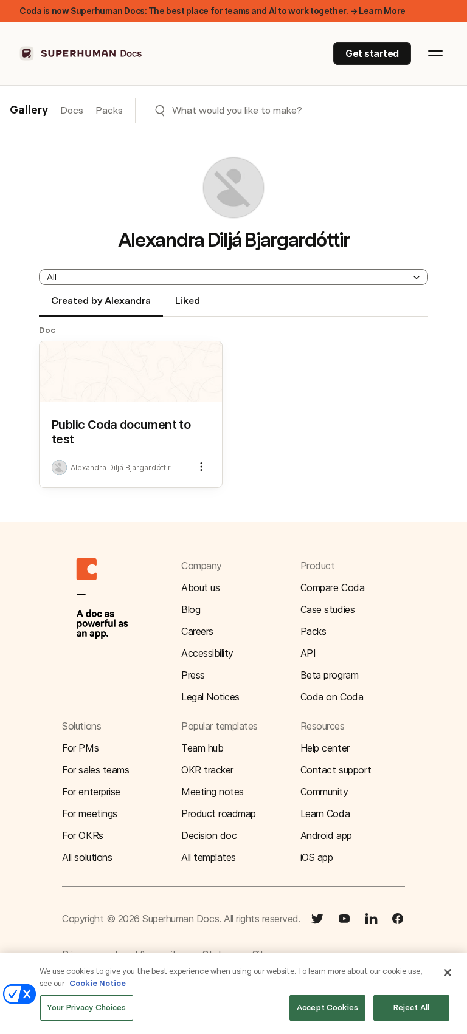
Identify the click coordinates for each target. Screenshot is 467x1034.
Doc (47, 330)
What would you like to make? (237, 110)
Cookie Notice (97, 983)
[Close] (447, 972)
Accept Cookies (327, 1007)
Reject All (411, 1007)
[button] (233, 277)
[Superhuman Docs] (81, 53)
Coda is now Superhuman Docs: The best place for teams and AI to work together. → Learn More (212, 10)
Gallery (29, 110)
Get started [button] (372, 53)
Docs (71, 110)
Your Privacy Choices (86, 1007)
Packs (109, 110)
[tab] (101, 306)
